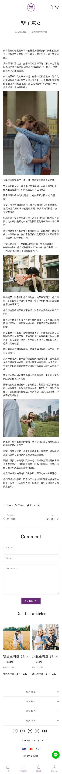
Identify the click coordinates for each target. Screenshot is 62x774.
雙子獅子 (50, 518)
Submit (31, 601)
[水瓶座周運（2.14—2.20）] (45, 637)
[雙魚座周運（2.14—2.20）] (16, 637)
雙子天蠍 (11, 518)
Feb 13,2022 (8, 667)
